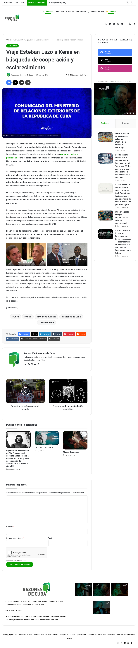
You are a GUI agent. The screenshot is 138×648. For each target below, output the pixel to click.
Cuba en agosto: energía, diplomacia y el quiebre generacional (122, 217)
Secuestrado (47, 322)
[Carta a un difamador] (47, 438)
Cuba (16, 316)
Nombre (10, 527)
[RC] (12, 17)
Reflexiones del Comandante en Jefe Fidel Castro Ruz (115, 81)
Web (50, 538)
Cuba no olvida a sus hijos (26, 263)
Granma (9, 616)
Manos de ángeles (71, 452)
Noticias (70, 12)
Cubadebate (18, 616)
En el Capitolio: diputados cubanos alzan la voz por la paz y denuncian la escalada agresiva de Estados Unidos (91, 3)
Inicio (10, 40)
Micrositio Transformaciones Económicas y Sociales (36, 620)
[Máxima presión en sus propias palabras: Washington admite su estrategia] (105, 137)
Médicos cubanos (47, 316)
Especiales (48, 12)
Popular (125, 123)
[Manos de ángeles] (75, 440)
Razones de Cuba (72, 316)
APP (26, 616)
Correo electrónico (15, 538)
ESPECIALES (18, 40)
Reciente (105, 123)
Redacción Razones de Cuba (22, 75)
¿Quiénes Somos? (96, 12)
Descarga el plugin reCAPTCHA (15, 560)
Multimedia (81, 12)
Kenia (28, 316)
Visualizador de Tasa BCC (40, 616)
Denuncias (59, 12)
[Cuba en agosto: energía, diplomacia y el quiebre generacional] (105, 216)
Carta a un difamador (44, 447)
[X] (32, 364)
